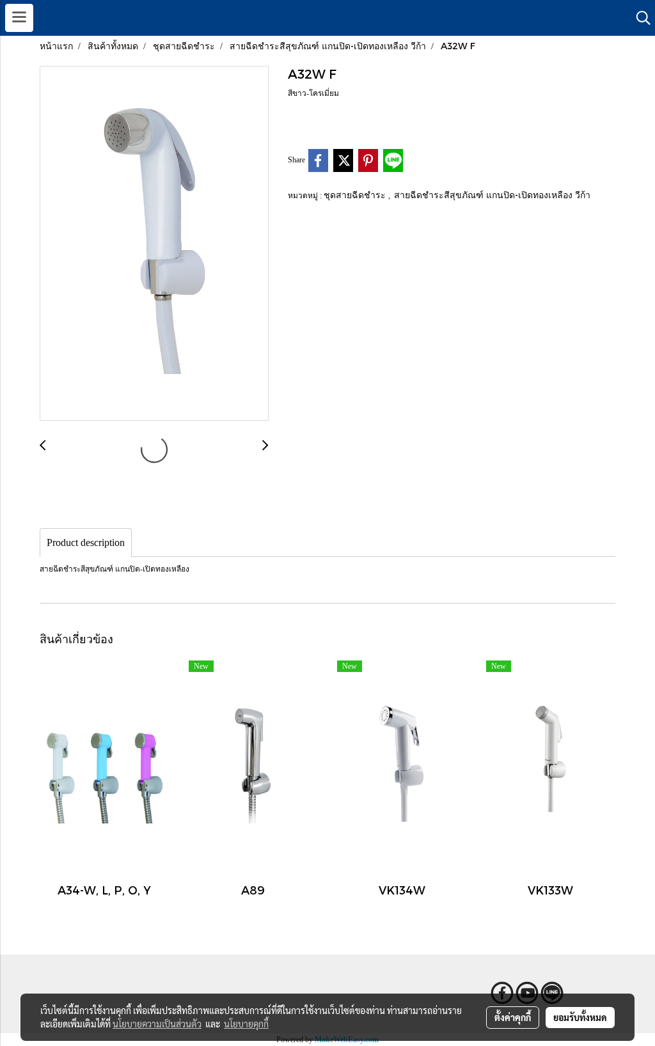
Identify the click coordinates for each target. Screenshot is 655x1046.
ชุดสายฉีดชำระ (356, 194)
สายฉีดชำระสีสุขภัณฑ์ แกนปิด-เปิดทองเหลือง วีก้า (492, 194)
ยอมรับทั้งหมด (580, 1017)
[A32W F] (154, 243)
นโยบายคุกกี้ (246, 1023)
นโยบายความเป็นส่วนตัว (157, 1023)
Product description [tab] (86, 542)
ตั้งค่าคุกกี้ (512, 1017)
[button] (639, 18)
